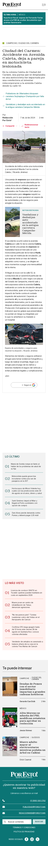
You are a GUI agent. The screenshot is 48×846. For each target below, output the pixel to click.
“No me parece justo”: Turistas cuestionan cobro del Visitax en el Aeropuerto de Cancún (26, 617)
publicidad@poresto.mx (34, 807)
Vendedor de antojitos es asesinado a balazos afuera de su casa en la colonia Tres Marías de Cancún (27, 644)
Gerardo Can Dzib (27, 701)
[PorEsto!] (11, 5)
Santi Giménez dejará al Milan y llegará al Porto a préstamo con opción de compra (24, 503)
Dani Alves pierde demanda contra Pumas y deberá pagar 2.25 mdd (26, 514)
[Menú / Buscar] (44, 5)
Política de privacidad (24, 832)
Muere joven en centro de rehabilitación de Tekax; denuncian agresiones (22, 604)
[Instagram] (32, 839)
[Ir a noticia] (9, 686)
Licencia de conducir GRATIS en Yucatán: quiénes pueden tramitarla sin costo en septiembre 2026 (26, 592)
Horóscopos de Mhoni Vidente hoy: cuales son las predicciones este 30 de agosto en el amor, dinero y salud (27, 490)
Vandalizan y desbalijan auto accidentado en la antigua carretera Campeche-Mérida (25, 105)
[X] (37, 839)
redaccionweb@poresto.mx (32, 813)
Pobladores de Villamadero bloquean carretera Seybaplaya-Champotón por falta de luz (25, 96)
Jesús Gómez (26, 730)
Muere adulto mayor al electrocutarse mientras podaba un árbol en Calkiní (32, 747)
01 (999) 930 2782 (38, 801)
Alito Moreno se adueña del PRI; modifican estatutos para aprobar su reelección (32, 718)
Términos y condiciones (24, 827)
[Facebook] (26, 839)
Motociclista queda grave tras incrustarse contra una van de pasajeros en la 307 (24, 478)
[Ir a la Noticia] (24, 222)
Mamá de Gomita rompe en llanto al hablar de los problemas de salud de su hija (26, 466)
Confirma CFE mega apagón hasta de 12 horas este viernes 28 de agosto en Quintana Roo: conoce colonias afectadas (26, 630)
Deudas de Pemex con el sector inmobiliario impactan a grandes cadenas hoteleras (32, 689)
